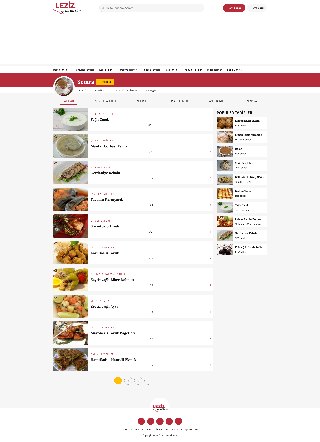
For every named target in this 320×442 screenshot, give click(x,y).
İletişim (159, 429)
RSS (196, 429)
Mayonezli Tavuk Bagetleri (113, 333)
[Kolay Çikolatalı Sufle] (225, 249)
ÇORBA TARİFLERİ (103, 140)
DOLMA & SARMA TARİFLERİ (110, 274)
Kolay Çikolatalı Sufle (248, 247)
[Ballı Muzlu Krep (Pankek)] (225, 179)
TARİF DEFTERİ (143, 100)
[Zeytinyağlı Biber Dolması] (70, 279)
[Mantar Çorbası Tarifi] (70, 146)
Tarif (137, 429)
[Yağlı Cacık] (70, 119)
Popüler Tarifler (193, 69)
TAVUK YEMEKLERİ (103, 194)
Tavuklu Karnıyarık (107, 199)
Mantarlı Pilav (244, 163)
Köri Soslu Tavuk (105, 253)
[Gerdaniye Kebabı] (70, 172)
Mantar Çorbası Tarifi (109, 146)
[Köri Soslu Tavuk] (70, 252)
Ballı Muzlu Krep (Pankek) (251, 177)
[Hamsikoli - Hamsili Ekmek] (70, 359)
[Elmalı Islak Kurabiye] (225, 137)
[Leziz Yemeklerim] (67, 7)
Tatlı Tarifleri (172, 69)
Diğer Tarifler (214, 69)
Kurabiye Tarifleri (127, 69)
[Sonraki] (148, 381)
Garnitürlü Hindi (105, 226)
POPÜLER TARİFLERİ (105, 100)
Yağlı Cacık (100, 119)
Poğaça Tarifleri (151, 69)
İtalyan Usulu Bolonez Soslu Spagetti (258, 219)
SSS (168, 429)
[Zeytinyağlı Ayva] (70, 306)
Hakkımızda (147, 429)
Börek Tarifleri (61, 69)
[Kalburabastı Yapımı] (225, 123)
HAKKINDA (251, 100)
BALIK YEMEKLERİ (103, 354)
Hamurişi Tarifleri (84, 69)
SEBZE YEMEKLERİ (103, 300)
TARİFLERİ (69, 100)
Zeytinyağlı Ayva (104, 306)
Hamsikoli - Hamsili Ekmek (113, 359)
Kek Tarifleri (106, 69)
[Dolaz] (225, 151)
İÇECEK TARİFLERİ (103, 113)
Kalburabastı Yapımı (247, 120)
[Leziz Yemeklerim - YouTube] (169, 421)
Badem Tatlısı (243, 191)
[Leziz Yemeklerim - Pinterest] (178, 421)
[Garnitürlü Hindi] (70, 226)
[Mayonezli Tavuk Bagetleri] (70, 333)
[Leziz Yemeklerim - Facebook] (141, 421)
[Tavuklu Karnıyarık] (70, 199)
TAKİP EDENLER (216, 100)
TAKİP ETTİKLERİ (179, 100)
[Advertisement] (160, 40)
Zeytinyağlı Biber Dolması (112, 279)
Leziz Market (234, 69)
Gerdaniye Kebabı (105, 173)
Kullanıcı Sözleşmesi (182, 429)
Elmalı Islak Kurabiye (248, 134)
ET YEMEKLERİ (100, 167)
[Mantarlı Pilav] (225, 165)
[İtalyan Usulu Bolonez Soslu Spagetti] (225, 221)
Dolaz (238, 148)
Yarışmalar (127, 429)
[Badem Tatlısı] (225, 193)
